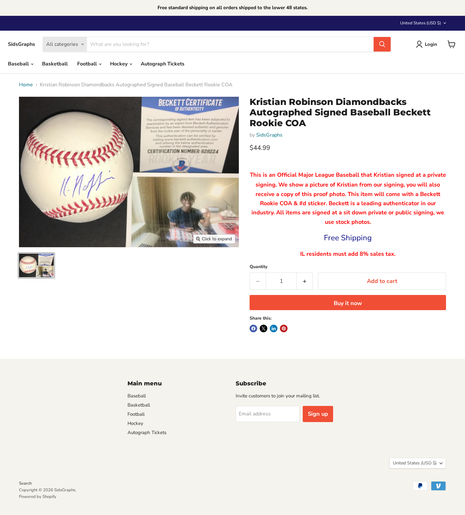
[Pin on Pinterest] (284, 328)
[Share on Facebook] (253, 328)
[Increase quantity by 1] (305, 281)
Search (25, 483)
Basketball (55, 63)
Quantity (258, 266)
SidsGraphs (269, 135)
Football (87, 63)
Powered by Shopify (37, 497)
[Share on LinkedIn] (273, 328)
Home (26, 85)
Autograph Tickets (162, 63)
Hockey (119, 63)
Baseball (19, 63)
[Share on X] (263, 328)
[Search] (382, 44)
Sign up (318, 414)
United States (420, 23)
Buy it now (348, 303)
